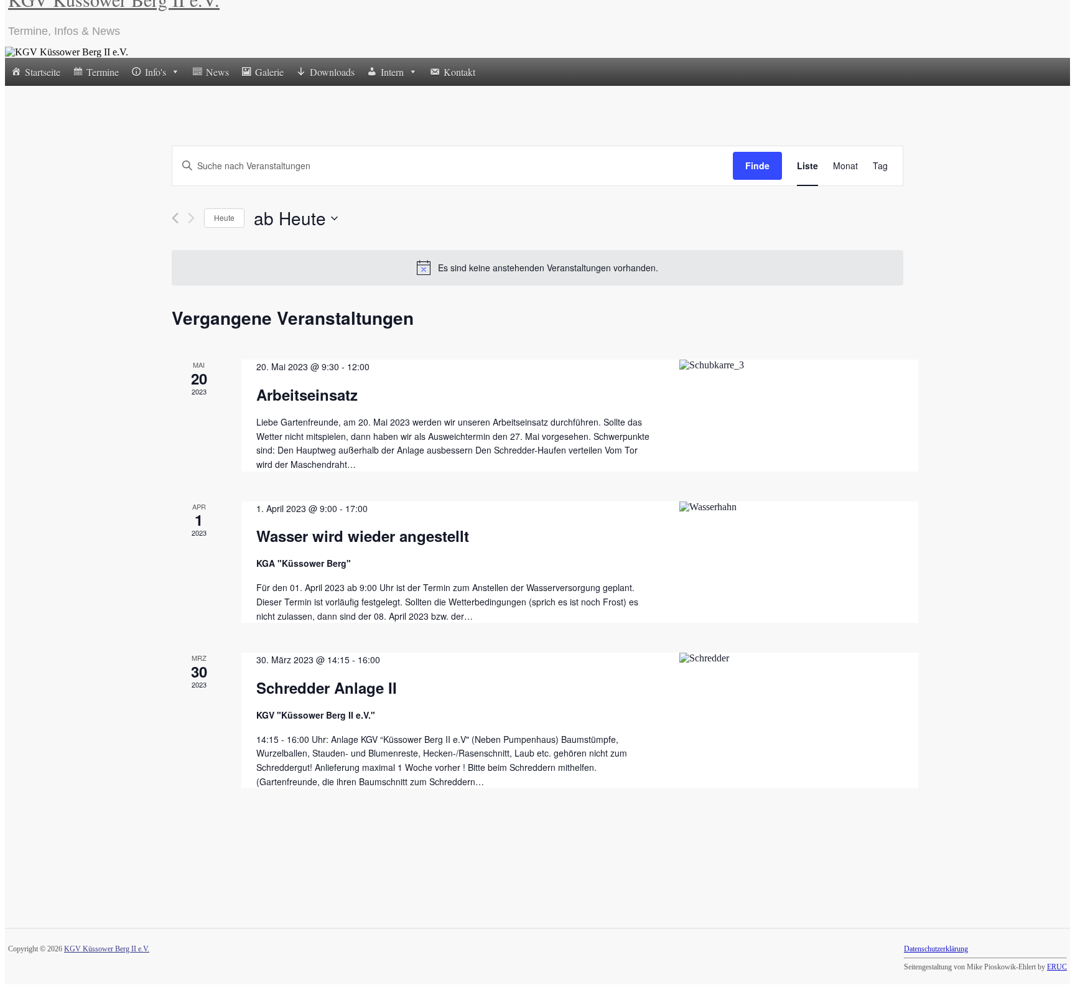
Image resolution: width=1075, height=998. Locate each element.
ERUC (1057, 967)
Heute (224, 217)
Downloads (332, 71)
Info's (155, 71)
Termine (102, 71)
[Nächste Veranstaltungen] (191, 218)
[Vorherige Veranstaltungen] (175, 218)
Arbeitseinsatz (307, 394)
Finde (757, 165)
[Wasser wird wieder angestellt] (791, 507)
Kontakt (459, 71)
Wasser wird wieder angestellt (362, 535)
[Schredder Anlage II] (791, 658)
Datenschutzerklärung (936, 948)
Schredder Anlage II (326, 687)
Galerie (269, 71)
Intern (392, 71)
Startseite (42, 71)
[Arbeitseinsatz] (791, 365)
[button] (175, 72)
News (217, 71)
